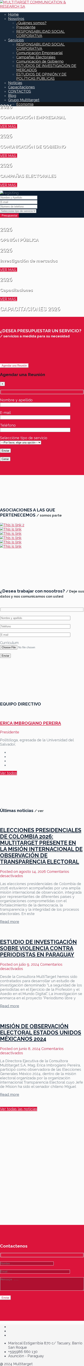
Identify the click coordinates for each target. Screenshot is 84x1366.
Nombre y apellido (16, 400)
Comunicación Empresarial (39, 53)
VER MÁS (8, 126)
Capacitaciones (21, 87)
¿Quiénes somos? (31, 23)
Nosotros (16, 18)
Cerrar (5, 459)
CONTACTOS (19, 91)
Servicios (16, 40)
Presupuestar (9, 215)
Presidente (25, 27)
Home (13, 14)
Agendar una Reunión (14, 365)
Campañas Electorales (35, 57)
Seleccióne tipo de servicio (23, 438)
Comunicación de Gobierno (40, 61)
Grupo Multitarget (23, 100)
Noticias (15, 83)
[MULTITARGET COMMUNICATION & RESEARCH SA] (42, 6)
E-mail (5, 412)
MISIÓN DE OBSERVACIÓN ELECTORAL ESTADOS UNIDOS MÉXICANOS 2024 (40, 1032)
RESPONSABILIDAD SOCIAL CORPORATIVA (40, 33)
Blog (12, 95)
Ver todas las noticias (18, 1109)
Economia (24, 104)
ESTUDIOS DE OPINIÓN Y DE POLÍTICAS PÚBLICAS (41, 76)
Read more (9, 921)
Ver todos (8, 773)
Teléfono (8, 425)
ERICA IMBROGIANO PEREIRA (30, 723)
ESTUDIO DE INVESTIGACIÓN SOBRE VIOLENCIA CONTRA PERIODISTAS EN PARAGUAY (38, 948)
